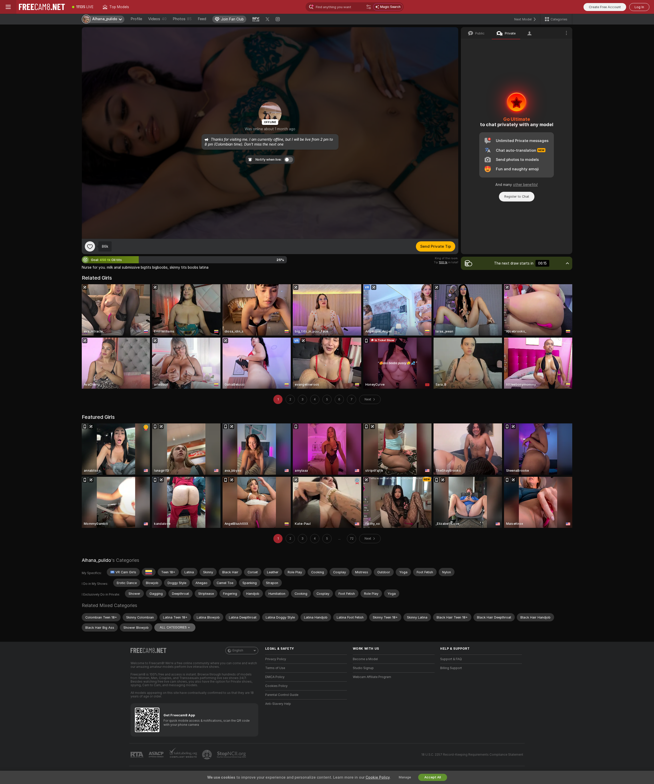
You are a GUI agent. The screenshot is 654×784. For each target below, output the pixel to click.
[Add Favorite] (90, 246)
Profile (136, 19)
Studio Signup (363, 668)
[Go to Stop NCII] (232, 755)
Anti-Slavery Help (278, 704)
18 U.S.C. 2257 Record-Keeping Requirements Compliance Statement (472, 754)
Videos (157, 19)
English (237, 650)
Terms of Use (275, 668)
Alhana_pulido (96, 560)
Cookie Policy (378, 777)
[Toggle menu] (8, 7)
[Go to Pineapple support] (207, 754)
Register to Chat (516, 196)
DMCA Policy (275, 677)
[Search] (368, 6)
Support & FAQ (451, 659)
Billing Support (451, 668)
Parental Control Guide (281, 695)
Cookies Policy (276, 686)
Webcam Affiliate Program (372, 677)
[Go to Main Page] (41, 7)
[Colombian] (149, 572)
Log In (639, 7)
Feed (202, 19)
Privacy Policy (275, 659)
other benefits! (525, 185)
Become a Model (365, 659)
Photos (182, 19)
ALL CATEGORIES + (175, 627)
